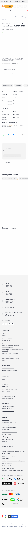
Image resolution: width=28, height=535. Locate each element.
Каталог (9, 6)
